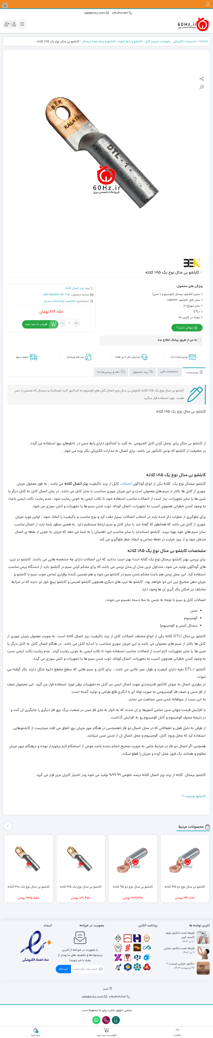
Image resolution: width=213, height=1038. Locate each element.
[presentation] (8, 826)
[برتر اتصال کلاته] (192, 263)
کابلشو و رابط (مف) (130, 41)
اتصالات (125, 483)
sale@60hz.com (95, 13)
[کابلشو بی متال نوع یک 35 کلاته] (81, 859)
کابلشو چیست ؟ (194, 796)
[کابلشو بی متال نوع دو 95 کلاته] (133, 859)
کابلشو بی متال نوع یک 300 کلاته (28, 886)
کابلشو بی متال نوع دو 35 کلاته (185, 886)
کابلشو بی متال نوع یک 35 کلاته (81, 886)
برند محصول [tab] (141, 372)
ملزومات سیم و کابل (157, 41)
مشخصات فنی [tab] (169, 371)
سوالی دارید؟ (185, 327)
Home (203, 41)
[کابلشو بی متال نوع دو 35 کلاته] (185, 859)
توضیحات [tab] (192, 372)
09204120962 (120, 13)
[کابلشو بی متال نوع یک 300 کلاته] (28, 859)
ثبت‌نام (63, 969)
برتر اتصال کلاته (74, 288)
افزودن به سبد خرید (36, 324)
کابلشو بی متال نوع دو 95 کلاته (133, 886)
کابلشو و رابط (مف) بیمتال (98, 41)
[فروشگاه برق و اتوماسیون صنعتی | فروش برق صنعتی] (193, 24)
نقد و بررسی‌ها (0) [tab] (108, 372)
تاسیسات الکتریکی (185, 41)
